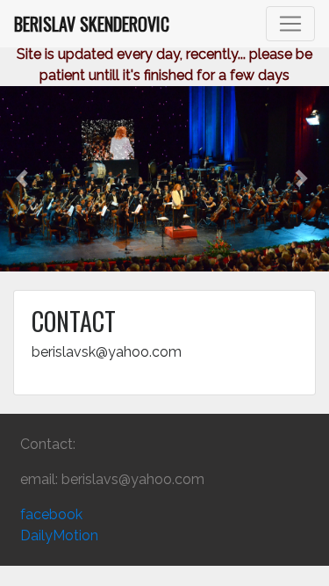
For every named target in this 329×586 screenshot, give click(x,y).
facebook (51, 514)
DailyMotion (59, 535)
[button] (24, 178)
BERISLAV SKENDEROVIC (89, 24)
